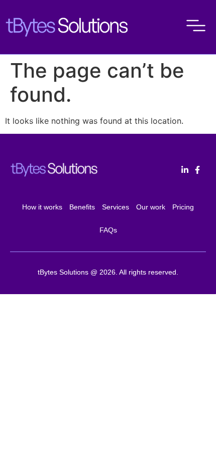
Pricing (183, 207)
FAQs (108, 230)
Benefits (82, 207)
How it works (42, 207)
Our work (150, 207)
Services (115, 207)
